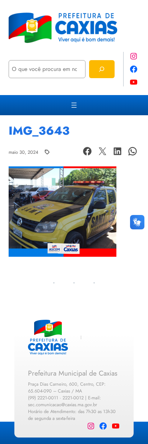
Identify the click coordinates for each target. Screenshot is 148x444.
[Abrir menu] (74, 105)
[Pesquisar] (102, 69)
